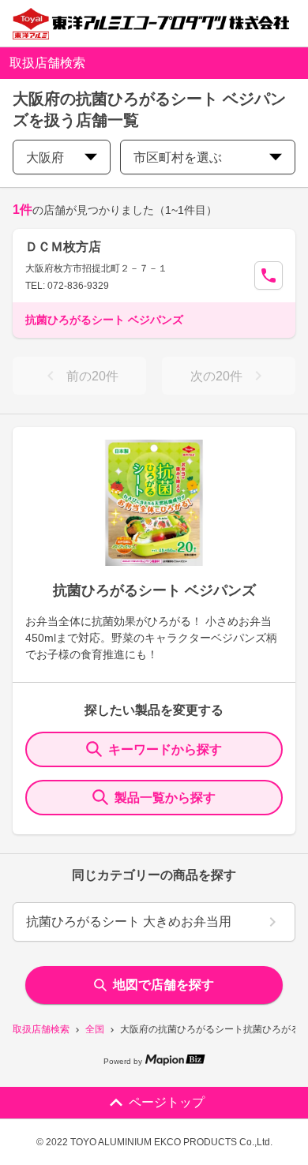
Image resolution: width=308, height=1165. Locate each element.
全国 (94, 1029)
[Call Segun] (268, 275)
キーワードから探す (165, 749)
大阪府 (45, 157)
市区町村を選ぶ (177, 157)
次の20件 (216, 376)
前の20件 (92, 376)
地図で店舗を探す (163, 984)
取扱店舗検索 (41, 1029)
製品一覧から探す (165, 797)
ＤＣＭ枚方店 (63, 246)
